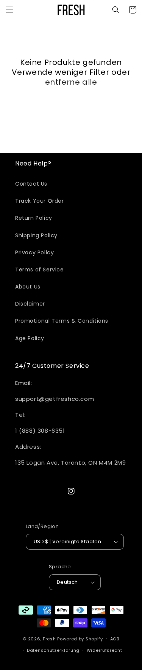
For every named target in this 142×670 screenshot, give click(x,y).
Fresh (49, 638)
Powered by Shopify (80, 638)
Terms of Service (39, 269)
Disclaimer (30, 303)
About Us (28, 286)
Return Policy (33, 218)
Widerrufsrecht (104, 650)
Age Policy (29, 338)
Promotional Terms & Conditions (61, 321)
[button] (9, 10)
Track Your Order (39, 201)
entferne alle (71, 82)
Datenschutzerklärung (53, 650)
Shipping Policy (36, 235)
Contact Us (31, 184)
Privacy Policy (34, 252)
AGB (114, 639)
